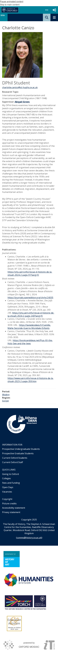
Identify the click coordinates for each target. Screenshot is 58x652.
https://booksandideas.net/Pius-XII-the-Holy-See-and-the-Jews (30, 342)
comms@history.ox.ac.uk (29, 537)
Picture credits (9, 503)
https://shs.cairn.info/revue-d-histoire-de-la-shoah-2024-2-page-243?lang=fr (31, 314)
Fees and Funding (11, 482)
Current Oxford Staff (12, 462)
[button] (46, 10)
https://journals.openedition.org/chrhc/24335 (30, 297)
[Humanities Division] (29, 580)
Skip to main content (9, 4)
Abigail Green (22, 101)
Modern (5, 394)
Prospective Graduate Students (18, 453)
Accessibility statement (13, 507)
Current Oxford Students (14, 457)
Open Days (7, 487)
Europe (5, 400)
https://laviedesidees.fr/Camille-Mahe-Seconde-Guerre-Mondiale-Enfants (29, 327)
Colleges (6, 478)
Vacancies (7, 491)
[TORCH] (25, 602)
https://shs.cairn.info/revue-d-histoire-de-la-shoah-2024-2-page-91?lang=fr (30, 273)
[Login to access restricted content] (54, 10)
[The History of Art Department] (12, 559)
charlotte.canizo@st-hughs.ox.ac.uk (20, 87)
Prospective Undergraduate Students (21, 449)
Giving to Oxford (10, 474)
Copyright (7, 499)
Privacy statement (11, 512)
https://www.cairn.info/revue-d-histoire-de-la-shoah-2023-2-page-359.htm (31, 380)
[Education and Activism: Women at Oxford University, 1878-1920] (14, 623)
